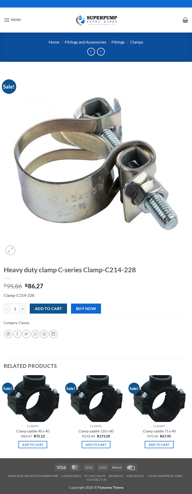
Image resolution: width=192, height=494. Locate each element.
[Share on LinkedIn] (53, 334)
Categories (71, 476)
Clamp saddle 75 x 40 (159, 431)
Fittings (118, 42)
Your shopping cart (165, 476)
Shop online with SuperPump (33, 476)
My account (95, 476)
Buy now (86, 308)
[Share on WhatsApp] (8, 334)
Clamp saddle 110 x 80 (96, 431)
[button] (12, 20)
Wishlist (116, 476)
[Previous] (4, 416)
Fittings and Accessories (85, 42)
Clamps (136, 42)
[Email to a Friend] (35, 334)
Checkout (135, 476)
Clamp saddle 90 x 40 (32, 431)
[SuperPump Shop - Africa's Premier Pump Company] (96, 20)
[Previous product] (101, 52)
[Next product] (91, 52)
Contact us (96, 479)
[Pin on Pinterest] (44, 334)
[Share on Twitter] (26, 334)
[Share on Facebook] (17, 334)
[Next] (188, 416)
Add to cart (48, 308)
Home (54, 42)
